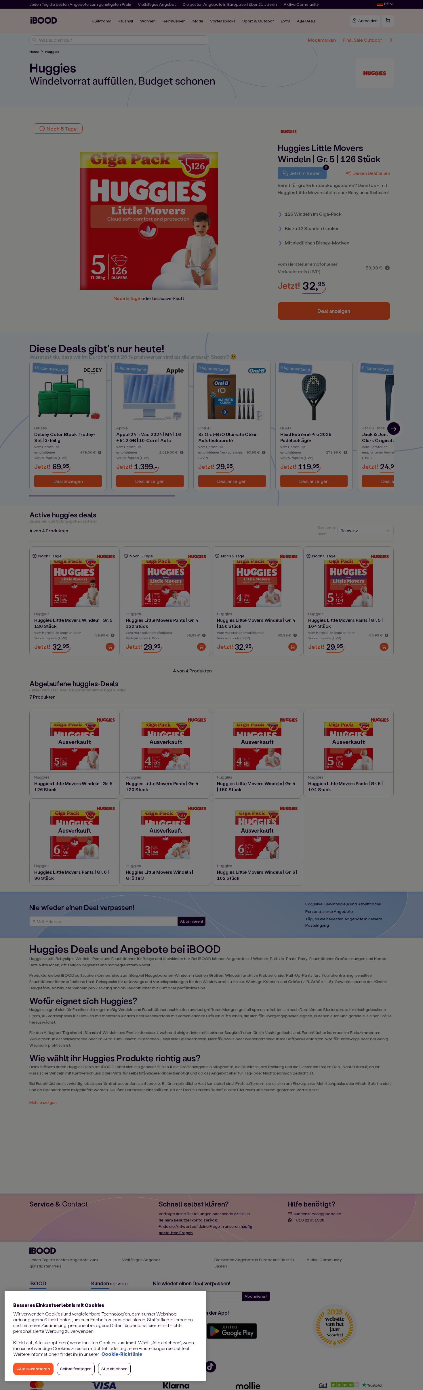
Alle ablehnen (114, 1368)
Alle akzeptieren (33, 1368)
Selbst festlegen (76, 1368)
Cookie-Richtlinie (121, 1354)
